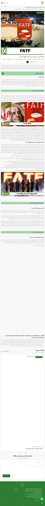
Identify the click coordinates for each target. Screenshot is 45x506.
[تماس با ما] (42, 503)
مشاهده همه (5, 351)
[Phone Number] (8, 3)
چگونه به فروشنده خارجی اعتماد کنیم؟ (34, 448)
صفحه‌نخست (40, 9)
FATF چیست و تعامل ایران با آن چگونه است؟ (21, 9)
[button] (25, 452)
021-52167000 (16, 488)
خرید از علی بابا (34, 90)
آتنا (38, 59)
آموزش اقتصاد (32, 9)
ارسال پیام (7, 475)
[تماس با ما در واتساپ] (42, 499)
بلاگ (36, 9)
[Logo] (42, 3)
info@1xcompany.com (37, 500)
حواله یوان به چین (33, 203)
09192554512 (16, 491)
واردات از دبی (34, 232)
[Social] (22, 504)
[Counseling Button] (5, 3)
